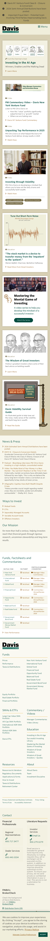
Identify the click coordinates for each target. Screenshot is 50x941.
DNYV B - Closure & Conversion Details (20, 452)
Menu (44, 26)
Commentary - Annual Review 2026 (38, 592)
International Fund (10, 579)
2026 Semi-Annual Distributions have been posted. (26, 10)
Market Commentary (14, 200)
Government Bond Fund (9, 618)
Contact (7, 815)
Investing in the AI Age (20, 62)
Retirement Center (10, 786)
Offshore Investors (11, 519)
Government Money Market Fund (10, 625)
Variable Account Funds (13, 516)
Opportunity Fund (9, 599)
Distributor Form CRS (14, 908)
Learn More (12, 71)
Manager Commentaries (37, 719)
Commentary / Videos (35, 712)
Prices (4, 660)
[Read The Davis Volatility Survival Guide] (21, 391)
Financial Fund (10, 590)
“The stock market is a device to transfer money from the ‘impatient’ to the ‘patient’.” (24, 256)
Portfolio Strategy (32, 200)
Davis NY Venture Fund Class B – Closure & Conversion (26, 4)
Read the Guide (13, 426)
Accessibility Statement (23, 802)
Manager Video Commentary (39, 574)
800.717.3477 (12, 841)
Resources (8, 764)
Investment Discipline (36, 777)
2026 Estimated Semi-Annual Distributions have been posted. (25, 448)
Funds (5, 654)
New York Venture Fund (10, 574)
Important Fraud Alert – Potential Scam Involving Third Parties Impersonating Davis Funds (26, 18)
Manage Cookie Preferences (24, 935)
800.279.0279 (36, 842)
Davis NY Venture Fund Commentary (22, 120)
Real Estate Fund (11, 609)
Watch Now (12, 140)
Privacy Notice (32, 929)
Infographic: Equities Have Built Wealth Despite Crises (23, 485)
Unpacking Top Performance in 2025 (25, 130)
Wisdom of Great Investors (34, 751)
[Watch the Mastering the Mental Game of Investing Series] (25, 284)
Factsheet (25, 573)
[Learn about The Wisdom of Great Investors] (25, 342)
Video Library (32, 723)
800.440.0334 (12, 857)
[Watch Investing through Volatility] (25, 162)
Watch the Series (23, 320)
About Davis (32, 770)
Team (29, 774)
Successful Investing (14, 203)
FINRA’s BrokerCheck (8, 903)
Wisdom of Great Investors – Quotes (35, 756)
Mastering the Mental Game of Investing (36, 745)
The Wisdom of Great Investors (22, 360)
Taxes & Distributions (11, 667)
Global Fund (9, 584)
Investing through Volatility (20, 182)
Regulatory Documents (11, 774)
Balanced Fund (10, 606)
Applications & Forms (11, 777)
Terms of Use (7, 802)
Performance (7, 664)
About (30, 764)
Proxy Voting (39, 800)
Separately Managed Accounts (16, 513)
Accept (43, 934)
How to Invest (8, 780)
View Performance (11, 633)
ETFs (6, 509)
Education (33, 729)
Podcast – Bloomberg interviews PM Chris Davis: (24, 464)
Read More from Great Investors (20, 267)
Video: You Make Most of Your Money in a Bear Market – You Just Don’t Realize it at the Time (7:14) (25, 469)
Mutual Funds (9, 506)
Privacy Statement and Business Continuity (17, 800)
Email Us (36, 836)
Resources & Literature (11, 770)
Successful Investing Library (35, 739)
